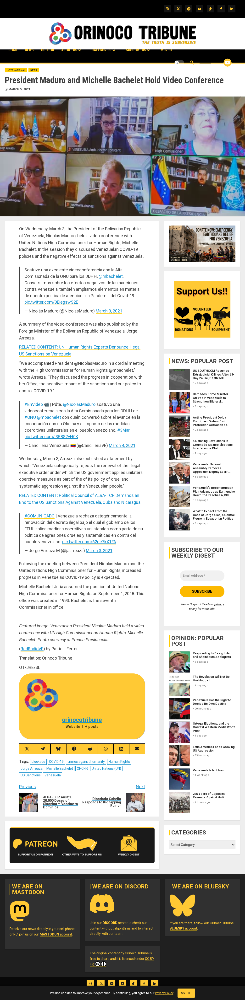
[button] (192, 63)
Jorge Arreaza (32, 768)
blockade (38, 761)
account (56, 934)
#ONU (30, 417)
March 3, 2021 (109, 310)
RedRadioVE (32, 648)
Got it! (186, 993)
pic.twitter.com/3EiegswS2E (51, 302)
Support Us (136, 50)
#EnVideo (33, 404)
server (115, 923)
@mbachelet (111, 276)
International (16, 70)
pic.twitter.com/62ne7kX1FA (89, 541)
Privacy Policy (164, 993)
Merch (166, 50)
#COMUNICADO (39, 515)
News (29, 50)
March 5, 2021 (20, 89)
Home (13, 50)
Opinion (47, 50)
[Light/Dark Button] (179, 62)
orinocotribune (82, 719)
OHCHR (82, 768)
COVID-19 (56, 761)
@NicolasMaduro (79, 404)
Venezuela (53, 775)
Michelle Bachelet (59, 768)
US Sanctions (31, 775)
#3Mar (123, 430)
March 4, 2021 (122, 445)
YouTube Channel (220, 62)
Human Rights (119, 761)
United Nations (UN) (106, 768)
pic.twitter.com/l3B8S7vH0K (51, 436)
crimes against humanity (86, 761)
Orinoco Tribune (137, 953)
